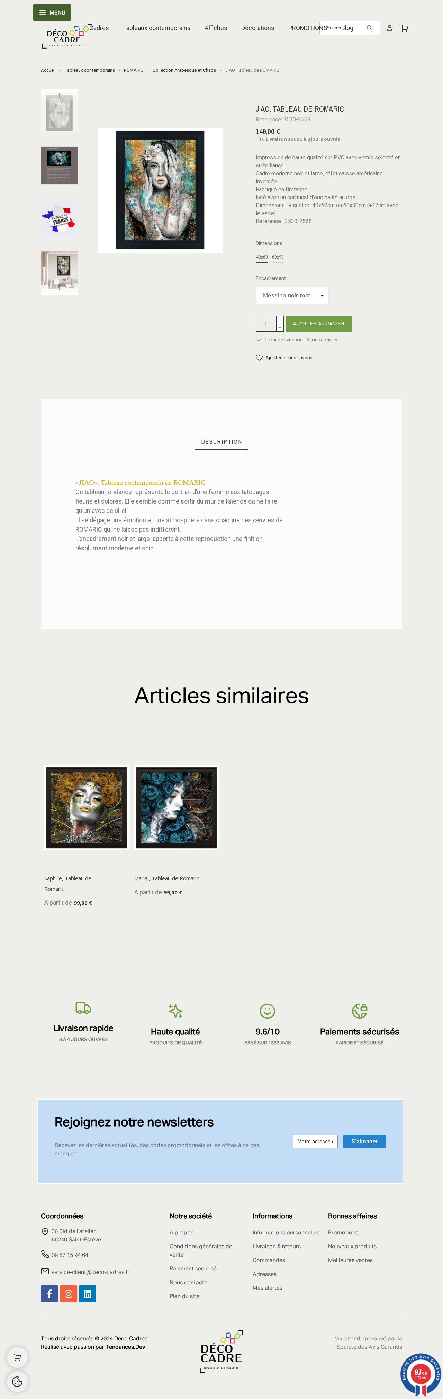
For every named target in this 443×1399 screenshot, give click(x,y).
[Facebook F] (49, 1293)
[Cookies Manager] (17, 1381)
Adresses (265, 1274)
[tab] (221, 442)
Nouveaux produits (352, 1247)
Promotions (343, 1233)
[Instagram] (68, 1293)
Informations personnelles (286, 1233)
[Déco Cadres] (67, 37)
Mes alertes (267, 1288)
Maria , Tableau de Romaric (166, 878)
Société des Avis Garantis (369, 1347)
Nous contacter (189, 1283)
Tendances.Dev (125, 1347)
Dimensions (269, 243)
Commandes (269, 1261)
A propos (181, 1233)
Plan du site (184, 1297)
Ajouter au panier (319, 323)
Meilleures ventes (350, 1261)
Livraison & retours (277, 1247)
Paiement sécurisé (193, 1269)
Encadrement (271, 278)
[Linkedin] (87, 1293)
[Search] (370, 28)
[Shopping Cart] (17, 1357)
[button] (284, 357)
